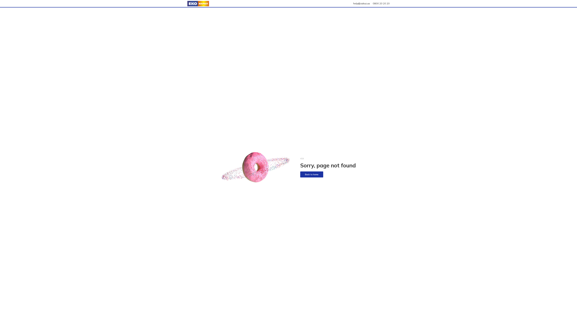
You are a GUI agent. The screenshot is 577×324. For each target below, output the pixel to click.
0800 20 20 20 (381, 3)
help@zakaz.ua (361, 3)
